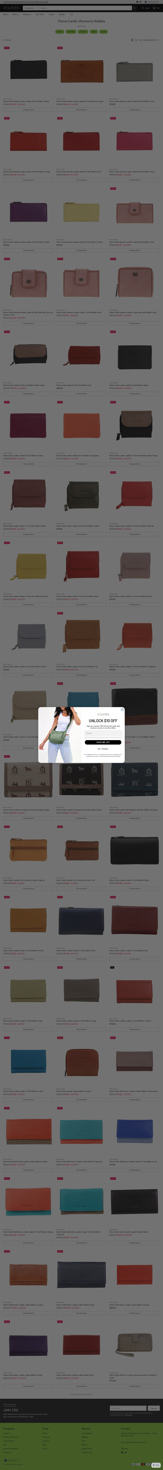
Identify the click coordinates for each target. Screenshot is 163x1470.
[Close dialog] (122, 709)
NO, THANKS (103, 749)
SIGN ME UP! (103, 742)
